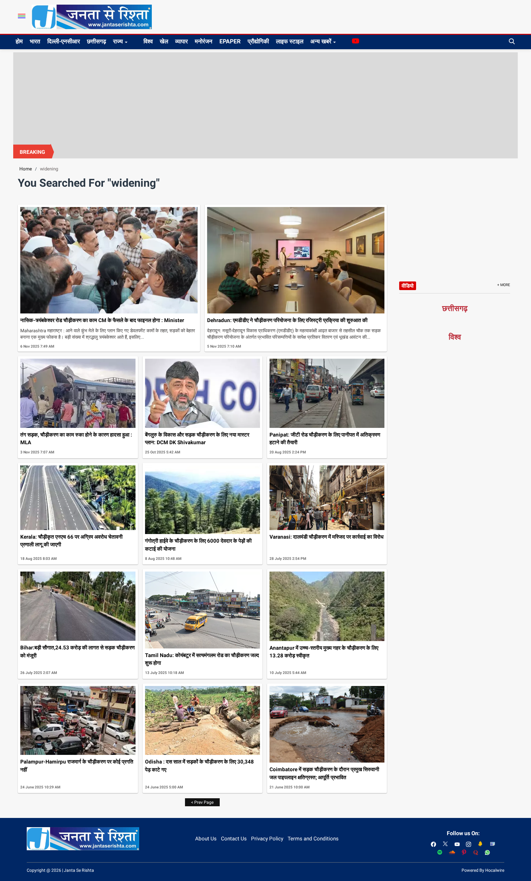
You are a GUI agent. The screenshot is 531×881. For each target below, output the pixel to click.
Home (25, 169)
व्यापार (181, 41)
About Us (206, 838)
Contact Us (234, 838)
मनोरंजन (203, 41)
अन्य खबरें (320, 41)
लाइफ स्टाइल (289, 41)
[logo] (92, 16)
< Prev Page (202, 802)
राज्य (118, 41)
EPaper (230, 41)
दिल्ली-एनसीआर (63, 41)
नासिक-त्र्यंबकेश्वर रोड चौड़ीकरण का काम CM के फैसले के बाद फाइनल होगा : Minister (102, 320)
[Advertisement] (265, 98)
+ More (503, 285)
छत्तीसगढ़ (96, 41)
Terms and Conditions (313, 838)
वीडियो (408, 286)
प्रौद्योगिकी (258, 41)
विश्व (148, 41)
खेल (164, 41)
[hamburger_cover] (22, 16)
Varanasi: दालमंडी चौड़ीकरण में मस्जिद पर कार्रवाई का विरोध (326, 537)
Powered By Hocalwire (483, 870)
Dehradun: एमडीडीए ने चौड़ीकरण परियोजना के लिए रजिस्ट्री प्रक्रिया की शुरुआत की (287, 320)
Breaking (32, 152)
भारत (35, 41)
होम (19, 41)
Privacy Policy (267, 838)
